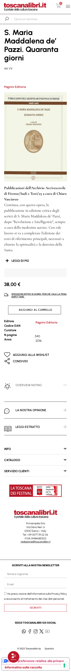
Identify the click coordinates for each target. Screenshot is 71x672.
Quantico (49, 648)
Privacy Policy (59, 593)
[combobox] (33, 19)
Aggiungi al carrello (35, 309)
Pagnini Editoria (15, 87)
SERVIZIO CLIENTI (16, 471)
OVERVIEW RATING (29, 385)
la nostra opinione (31, 410)
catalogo (12, 460)
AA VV (8, 68)
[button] (68, 6)
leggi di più (20, 261)
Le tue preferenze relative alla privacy (36, 661)
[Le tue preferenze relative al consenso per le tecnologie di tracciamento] (64, 665)
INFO (7, 449)
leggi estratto (28, 427)
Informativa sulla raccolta (23, 667)
